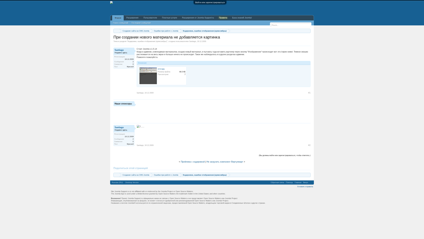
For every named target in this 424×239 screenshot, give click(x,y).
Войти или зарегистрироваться (210, 2)
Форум (118, 18)
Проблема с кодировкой (193, 161)
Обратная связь (277, 182)
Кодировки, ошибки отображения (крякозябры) (147, 41)
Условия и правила (305, 187)
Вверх (305, 182)
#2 (309, 145)
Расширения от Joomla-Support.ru (198, 18)
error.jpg (161, 69)
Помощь (289, 182)
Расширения (132, 18)
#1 (309, 93)
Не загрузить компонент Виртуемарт (225, 161)
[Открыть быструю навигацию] (308, 31)
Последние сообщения (141, 23)
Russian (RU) (117, 182)
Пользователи (150, 18)
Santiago (192, 41)
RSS (311, 182)
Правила (223, 18)
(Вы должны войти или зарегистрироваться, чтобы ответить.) (285, 155)
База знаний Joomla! (242, 18)
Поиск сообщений (120, 23)
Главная (298, 182)
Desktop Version (132, 182)
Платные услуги (169, 18)
